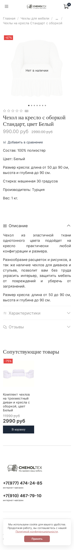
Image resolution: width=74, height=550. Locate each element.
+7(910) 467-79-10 (22, 495)
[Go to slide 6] (42, 105)
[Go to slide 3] (34, 105)
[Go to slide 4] (37, 105)
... (57, 18)
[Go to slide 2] (31, 105)
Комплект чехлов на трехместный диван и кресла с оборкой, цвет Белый (16, 402)
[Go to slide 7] (45, 105)
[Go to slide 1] (28, 105)
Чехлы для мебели (35, 18)
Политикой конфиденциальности (37, 531)
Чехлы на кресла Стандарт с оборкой (32, 23)
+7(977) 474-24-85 (22, 483)
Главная (9, 18)
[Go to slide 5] (39, 105)
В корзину (18, 429)
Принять (37, 538)
